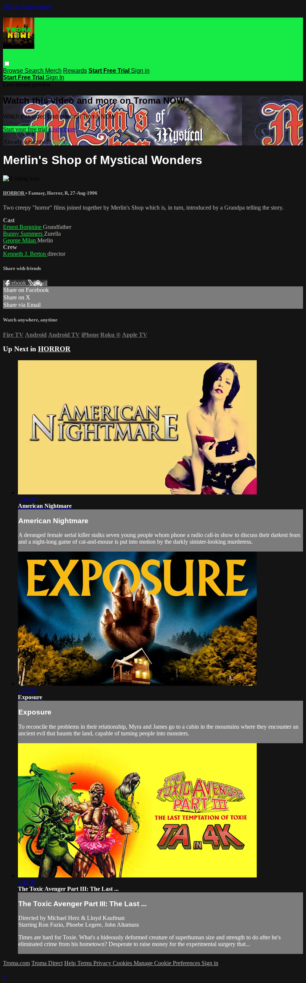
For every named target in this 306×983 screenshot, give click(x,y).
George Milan (20, 240)
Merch (53, 70)
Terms (85, 963)
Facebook (15, 283)
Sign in (140, 70)
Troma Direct (47, 963)
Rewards (75, 70)
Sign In (55, 77)
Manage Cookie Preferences (168, 963)
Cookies (123, 963)
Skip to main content (27, 6)
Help (70, 963)
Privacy (103, 963)
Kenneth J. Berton (25, 254)
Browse (14, 70)
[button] (6, 63)
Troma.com (16, 963)
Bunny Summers (23, 233)
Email (40, 283)
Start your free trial (26, 129)
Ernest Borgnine (23, 227)
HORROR (14, 193)
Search (35, 70)
